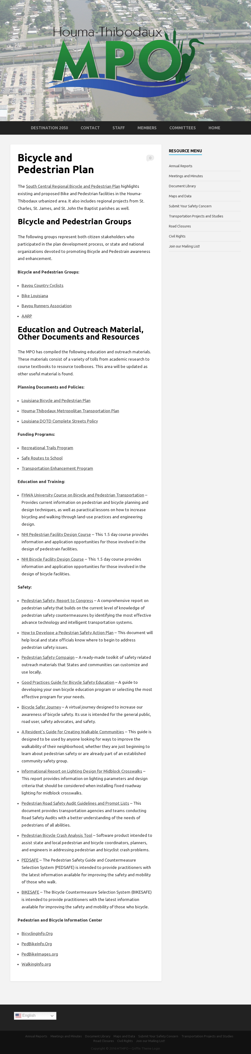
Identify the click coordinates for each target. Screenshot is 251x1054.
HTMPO (122, 1048)
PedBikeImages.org (40, 954)
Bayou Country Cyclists (42, 285)
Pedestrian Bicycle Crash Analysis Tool (57, 835)
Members (147, 128)
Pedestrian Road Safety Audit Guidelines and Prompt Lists (75, 803)
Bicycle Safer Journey (41, 707)
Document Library (182, 186)
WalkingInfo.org (36, 964)
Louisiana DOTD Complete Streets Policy (60, 421)
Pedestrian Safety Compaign (48, 657)
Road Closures (180, 226)
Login (156, 1048)
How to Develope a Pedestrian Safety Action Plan (67, 632)
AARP (27, 316)
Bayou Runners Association (47, 305)
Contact (90, 128)
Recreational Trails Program (47, 447)
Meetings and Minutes (186, 176)
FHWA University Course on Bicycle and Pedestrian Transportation (83, 495)
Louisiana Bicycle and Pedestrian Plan (56, 400)
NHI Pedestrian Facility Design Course (56, 534)
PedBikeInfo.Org (37, 943)
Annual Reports (180, 166)
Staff (119, 128)
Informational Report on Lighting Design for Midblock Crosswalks (82, 771)
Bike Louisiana (35, 295)
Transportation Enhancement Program (57, 468)
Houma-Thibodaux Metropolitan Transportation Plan (70, 410)
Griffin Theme (141, 1048)
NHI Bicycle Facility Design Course (53, 559)
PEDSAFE (30, 860)
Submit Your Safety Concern (190, 206)
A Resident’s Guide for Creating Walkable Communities (73, 731)
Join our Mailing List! (184, 246)
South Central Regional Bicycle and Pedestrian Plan (73, 186)
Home (214, 128)
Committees (182, 128)
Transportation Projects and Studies (196, 216)
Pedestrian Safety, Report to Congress (57, 600)
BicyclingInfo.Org (37, 933)
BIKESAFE (30, 892)
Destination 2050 (49, 128)
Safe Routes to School (42, 458)
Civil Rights (177, 236)
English (28, 1015)
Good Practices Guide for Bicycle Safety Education (68, 682)
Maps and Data (180, 196)
